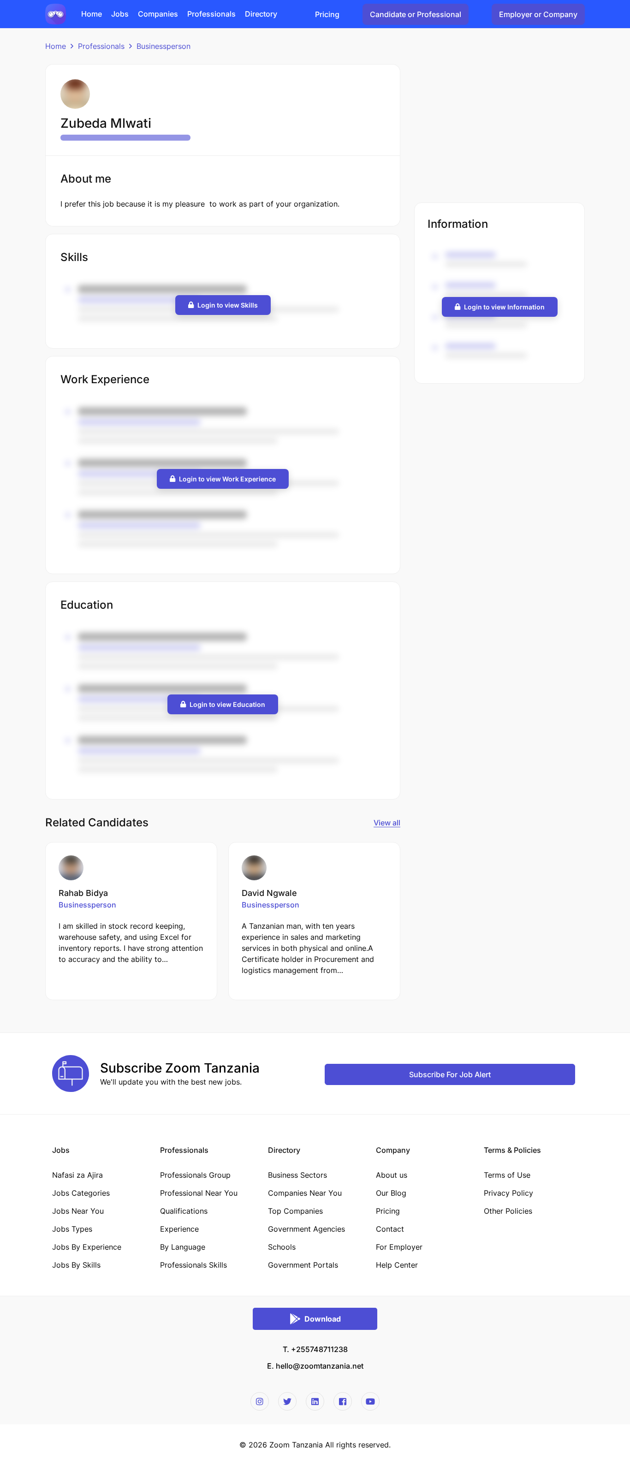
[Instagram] (259, 1401)
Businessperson (163, 46)
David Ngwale (269, 893)
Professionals (101, 46)
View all (387, 822)
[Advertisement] (499, 128)
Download (322, 1318)
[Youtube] (370, 1401)
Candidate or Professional (415, 14)
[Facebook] (342, 1401)
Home (55, 46)
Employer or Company (538, 14)
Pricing (327, 14)
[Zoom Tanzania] (55, 13)
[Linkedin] (315, 1401)
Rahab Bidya (83, 893)
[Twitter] (287, 1401)
